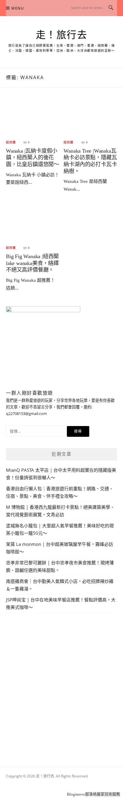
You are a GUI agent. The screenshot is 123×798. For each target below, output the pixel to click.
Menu (17, 8)
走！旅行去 (61, 35)
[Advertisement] (61, 683)
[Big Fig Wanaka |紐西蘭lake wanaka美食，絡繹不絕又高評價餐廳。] (32, 224)
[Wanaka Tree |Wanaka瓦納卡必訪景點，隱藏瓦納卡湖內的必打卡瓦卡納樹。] (90, 118)
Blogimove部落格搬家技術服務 (93, 794)
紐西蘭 (11, 142)
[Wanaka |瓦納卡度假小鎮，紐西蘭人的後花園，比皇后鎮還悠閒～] (32, 118)
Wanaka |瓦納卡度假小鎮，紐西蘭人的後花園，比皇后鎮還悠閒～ (32, 157)
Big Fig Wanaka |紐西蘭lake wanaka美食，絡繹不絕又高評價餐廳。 (32, 263)
